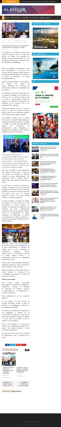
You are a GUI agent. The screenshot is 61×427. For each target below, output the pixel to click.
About (32, 424)
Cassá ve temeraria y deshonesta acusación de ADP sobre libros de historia (38, 1)
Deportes (48, 17)
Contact (37, 424)
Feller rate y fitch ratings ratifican (7, 384)
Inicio (23, 424)
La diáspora (42, 17)
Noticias (7, 17)
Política (9, 40)
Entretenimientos (15, 17)
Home (3, 40)
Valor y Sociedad (33, 17)
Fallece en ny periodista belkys (23, 384)
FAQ (27, 424)
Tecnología (25, 17)
